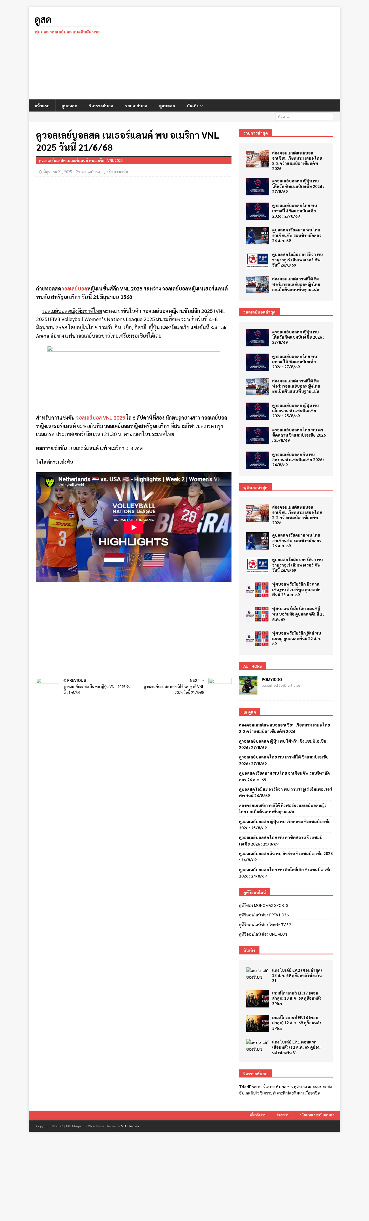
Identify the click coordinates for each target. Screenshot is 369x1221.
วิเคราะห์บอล (101, 105)
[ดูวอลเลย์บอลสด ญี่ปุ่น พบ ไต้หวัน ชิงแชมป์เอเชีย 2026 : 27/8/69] (257, 186)
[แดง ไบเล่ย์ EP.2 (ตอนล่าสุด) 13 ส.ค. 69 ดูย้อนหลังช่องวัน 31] (257, 973)
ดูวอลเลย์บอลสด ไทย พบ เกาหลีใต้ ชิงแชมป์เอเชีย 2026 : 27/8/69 (294, 210)
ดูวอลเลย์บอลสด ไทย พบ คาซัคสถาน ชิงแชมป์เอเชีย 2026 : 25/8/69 (299, 435)
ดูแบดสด (167, 105)
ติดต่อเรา (283, 1115)
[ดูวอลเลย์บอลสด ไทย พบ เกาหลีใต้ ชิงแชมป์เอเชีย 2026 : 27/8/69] (257, 211)
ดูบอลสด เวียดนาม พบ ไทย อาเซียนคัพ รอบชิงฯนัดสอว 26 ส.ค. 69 (296, 235)
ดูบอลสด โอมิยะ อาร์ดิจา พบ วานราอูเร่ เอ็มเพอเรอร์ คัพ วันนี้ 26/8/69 (297, 259)
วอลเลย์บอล (136, 105)
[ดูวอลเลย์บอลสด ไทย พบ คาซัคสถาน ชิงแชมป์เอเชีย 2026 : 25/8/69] (257, 435)
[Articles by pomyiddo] (248, 691)
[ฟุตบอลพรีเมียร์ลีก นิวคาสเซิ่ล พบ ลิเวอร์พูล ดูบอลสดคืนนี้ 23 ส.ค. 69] (257, 590)
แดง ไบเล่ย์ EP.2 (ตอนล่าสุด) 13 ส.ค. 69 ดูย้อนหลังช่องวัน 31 (297, 975)
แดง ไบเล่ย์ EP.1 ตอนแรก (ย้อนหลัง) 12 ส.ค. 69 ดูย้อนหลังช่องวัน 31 (296, 1047)
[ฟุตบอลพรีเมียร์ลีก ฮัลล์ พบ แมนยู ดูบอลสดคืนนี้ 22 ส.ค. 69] (257, 639)
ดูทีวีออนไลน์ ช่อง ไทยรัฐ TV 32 (265, 924)
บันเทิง (193, 105)
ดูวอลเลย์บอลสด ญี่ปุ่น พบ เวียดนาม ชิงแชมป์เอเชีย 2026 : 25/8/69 (295, 410)
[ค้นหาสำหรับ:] (304, 115)
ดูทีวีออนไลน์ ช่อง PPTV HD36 (264, 914)
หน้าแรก (42, 105)
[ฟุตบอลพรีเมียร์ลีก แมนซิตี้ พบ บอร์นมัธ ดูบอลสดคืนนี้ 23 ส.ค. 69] (257, 614)
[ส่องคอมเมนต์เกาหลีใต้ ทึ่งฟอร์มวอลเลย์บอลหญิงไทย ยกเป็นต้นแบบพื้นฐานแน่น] (257, 284)
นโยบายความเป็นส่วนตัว (317, 1115)
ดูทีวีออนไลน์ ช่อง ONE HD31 (263, 934)
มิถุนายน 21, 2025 (58, 171)
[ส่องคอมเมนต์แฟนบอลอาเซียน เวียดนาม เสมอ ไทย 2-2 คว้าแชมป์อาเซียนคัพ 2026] (257, 158)
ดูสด (252, 711)
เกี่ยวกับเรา (258, 1115)
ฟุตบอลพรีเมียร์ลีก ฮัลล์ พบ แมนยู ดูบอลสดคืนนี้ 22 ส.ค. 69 (296, 638)
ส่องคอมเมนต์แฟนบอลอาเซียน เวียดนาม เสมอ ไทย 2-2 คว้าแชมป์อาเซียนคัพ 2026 (297, 160)
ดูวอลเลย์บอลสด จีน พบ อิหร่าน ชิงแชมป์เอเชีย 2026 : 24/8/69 (298, 459)
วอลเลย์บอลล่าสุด (259, 311)
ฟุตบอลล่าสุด (255, 487)
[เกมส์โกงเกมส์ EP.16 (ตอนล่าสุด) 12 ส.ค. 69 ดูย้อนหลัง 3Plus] (257, 1023)
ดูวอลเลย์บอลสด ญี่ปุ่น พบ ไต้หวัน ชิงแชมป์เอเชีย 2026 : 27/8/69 (298, 186)
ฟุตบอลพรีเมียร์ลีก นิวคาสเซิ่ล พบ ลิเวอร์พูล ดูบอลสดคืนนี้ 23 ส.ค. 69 (296, 589)
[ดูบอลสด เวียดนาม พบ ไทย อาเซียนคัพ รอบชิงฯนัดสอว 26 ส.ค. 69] (257, 235)
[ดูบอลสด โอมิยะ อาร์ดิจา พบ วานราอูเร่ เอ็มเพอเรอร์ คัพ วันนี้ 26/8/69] (257, 260)
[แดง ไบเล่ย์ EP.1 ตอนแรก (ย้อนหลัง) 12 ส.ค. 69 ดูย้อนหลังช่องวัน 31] (257, 1045)
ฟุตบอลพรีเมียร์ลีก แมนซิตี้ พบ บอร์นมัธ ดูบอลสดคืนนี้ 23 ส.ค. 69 (298, 613)
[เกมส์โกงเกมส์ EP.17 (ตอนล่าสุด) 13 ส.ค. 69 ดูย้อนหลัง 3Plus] (257, 998)
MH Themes (130, 1126)
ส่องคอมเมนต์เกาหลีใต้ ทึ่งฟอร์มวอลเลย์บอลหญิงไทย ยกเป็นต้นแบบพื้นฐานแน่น (296, 284)
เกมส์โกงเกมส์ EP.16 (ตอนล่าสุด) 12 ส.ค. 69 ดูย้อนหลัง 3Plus (296, 1022)
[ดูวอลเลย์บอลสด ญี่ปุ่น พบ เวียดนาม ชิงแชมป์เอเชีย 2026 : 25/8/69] (257, 411)
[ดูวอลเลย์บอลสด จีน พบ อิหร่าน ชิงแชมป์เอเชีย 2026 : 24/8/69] (257, 460)
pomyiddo (272, 679)
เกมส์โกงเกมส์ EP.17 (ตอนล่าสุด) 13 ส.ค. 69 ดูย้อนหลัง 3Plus (296, 998)
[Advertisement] (234, 53)
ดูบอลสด (69, 105)
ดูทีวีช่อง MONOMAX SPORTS (263, 905)
